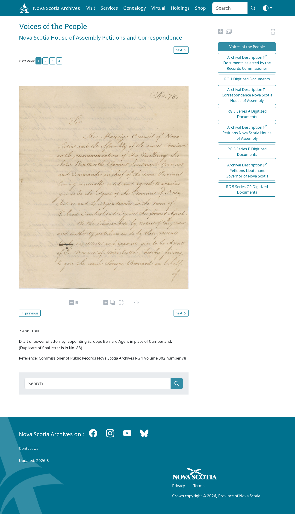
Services (109, 8)
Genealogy (134, 8)
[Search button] (253, 8)
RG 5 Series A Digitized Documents (247, 114)
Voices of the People (247, 46)
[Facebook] (93, 433)
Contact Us (28, 448)
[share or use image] (229, 32)
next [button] (179, 50)
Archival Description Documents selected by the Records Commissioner (247, 63)
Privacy (178, 485)
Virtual (158, 8)
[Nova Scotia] (195, 474)
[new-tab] (220, 32)
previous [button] (31, 313)
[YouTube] (127, 433)
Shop (200, 8)
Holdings (180, 8)
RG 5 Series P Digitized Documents (247, 151)
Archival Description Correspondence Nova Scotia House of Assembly (247, 95)
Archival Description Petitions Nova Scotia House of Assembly (246, 133)
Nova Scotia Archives (56, 8)
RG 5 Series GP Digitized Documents (247, 189)
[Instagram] (110, 433)
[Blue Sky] (144, 433)
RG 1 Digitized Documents (247, 78)
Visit (90, 8)
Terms (198, 485)
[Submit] (177, 383)
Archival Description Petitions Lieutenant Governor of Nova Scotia (247, 171)
